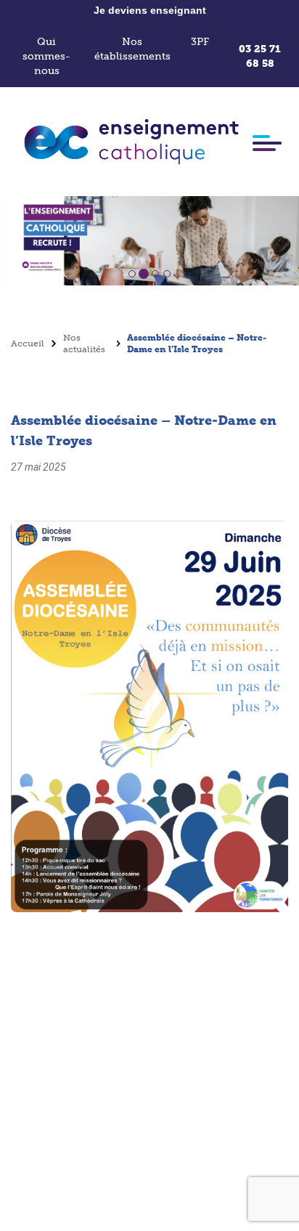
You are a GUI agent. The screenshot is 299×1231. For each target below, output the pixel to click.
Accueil (27, 343)
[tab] (132, 273)
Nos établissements (132, 49)
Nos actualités (84, 343)
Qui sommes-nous (46, 56)
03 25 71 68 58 (260, 56)
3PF (200, 42)
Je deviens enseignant (150, 10)
